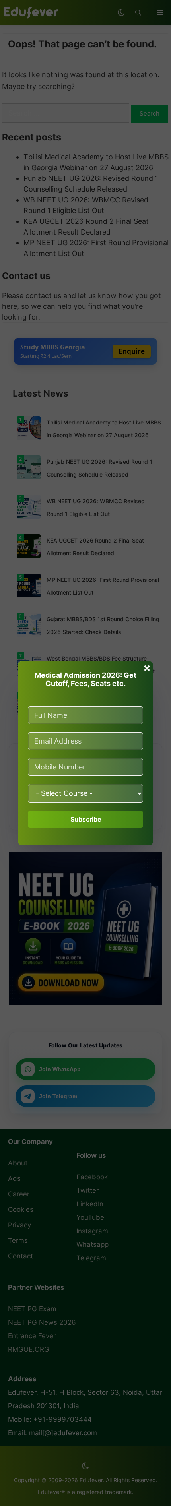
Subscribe (85, 819)
